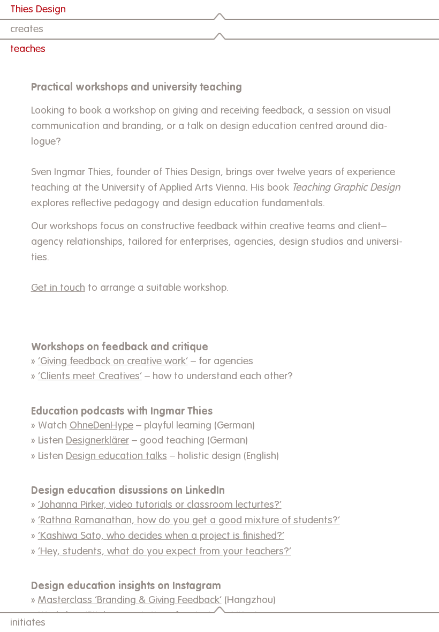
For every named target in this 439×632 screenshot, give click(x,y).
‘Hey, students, (72, 551)
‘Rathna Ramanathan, (87, 520)
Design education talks (116, 456)
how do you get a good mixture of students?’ (238, 520)
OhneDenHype (101, 425)
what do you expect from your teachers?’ (199, 551)
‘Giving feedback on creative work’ (113, 361)
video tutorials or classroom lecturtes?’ (195, 505)
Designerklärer (97, 440)
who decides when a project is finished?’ (195, 536)
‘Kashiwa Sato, (72, 536)
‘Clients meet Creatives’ (90, 376)
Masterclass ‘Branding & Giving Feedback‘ (130, 600)
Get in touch (58, 288)
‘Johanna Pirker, (73, 505)
